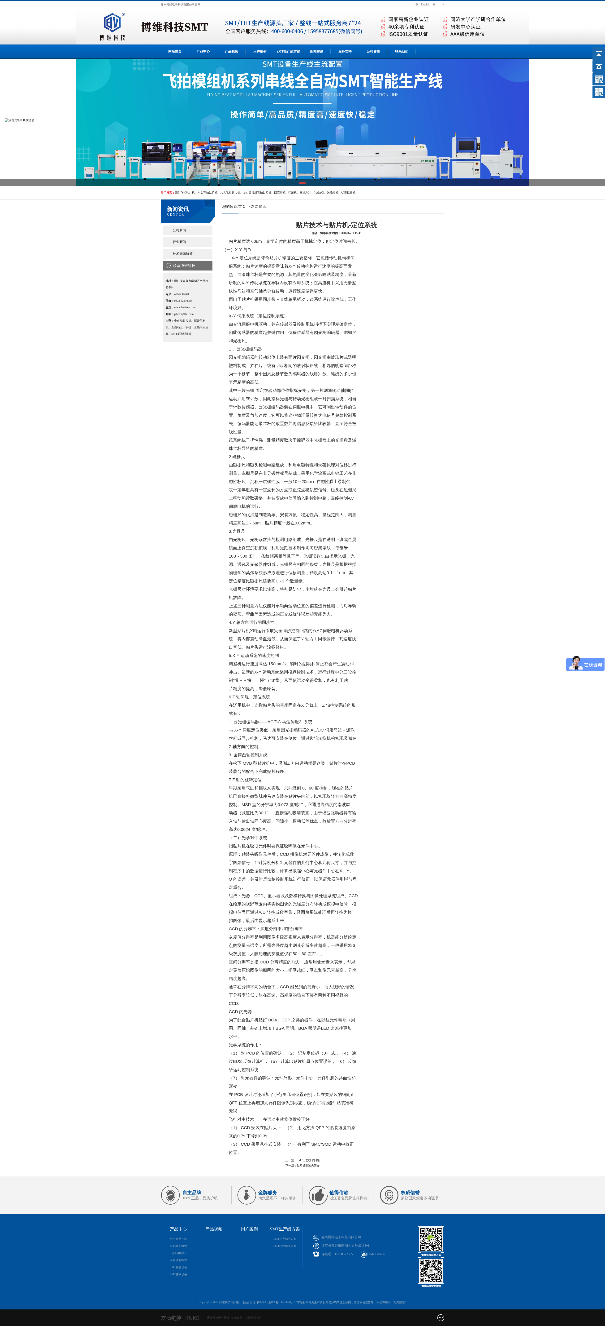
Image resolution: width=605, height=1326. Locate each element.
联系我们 (401, 51)
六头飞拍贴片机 (207, 192)
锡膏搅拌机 (348, 192)
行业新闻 (179, 242)
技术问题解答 (183, 254)
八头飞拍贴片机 (230, 192)
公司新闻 (179, 230)
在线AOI (318, 192)
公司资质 (373, 51)
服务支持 (345, 51)
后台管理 (249, 1302)
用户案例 (260, 51)
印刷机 (292, 192)
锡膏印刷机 (178, 1253)
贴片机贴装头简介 (308, 1165)
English (425, 4)
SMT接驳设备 (178, 1267)
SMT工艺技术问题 (308, 1160)
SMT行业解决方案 (284, 1246)
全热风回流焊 (178, 1246)
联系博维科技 (184, 266)
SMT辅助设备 (178, 1274)
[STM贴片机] (302, 123)
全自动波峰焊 (178, 1260)
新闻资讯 (316, 51)
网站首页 (175, 51)
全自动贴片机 (178, 1239)
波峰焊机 (332, 192)
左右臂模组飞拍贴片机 (257, 192)
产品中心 (203, 51)
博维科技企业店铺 (218, 1317)
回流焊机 (279, 192)
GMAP (262, 1302)
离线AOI (305, 192)
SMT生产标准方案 (284, 1239)
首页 (242, 206)
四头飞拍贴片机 (185, 192)
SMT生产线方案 (288, 51)
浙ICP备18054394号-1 (281, 1302)
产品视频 (231, 51)
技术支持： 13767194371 (246, 1317)
